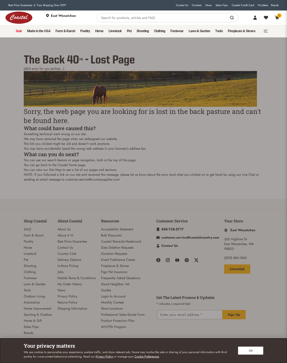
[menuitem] (19, 31)
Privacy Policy (67, 296)
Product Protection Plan (117, 320)
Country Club (67, 253)
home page (77, 164)
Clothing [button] (159, 31)
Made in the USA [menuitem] (38, 31)
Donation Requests (114, 253)
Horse (28, 247)
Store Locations (112, 308)
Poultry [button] (85, 31)
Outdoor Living (34, 296)
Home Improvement (37, 308)
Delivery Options (69, 259)
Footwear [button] (177, 31)
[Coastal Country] (18, 18)
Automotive (32, 302)
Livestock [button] (115, 31)
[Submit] (232, 17)
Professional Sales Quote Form (123, 314)
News (208, 5)
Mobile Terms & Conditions (77, 278)
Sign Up (234, 314)
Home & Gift (33, 320)
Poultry (28, 241)
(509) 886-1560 (235, 257)
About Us (64, 229)
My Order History (70, 284)
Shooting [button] (143, 31)
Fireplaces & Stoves (115, 265)
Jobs (60, 271)
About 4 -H (65, 235)
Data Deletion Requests (117, 247)
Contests (196, 5)
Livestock (30, 253)
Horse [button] (99, 31)
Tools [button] (219, 31)
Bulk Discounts (111, 235)
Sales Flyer (222, 5)
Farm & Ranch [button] (65, 31)
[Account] (255, 18)
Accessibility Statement (117, 229)
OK (251, 350)
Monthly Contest (112, 302)
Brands (275, 5)
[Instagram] (168, 260)
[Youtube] (177, 260)
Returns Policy (67, 302)
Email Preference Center (118, 259)
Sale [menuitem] (19, 31)
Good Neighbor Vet (115, 284)
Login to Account (113, 296)
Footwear (30, 278)
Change (237, 269)
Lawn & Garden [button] (199, 31)
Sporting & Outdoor (38, 314)
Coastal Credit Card (243, 5)
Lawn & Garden (35, 284)
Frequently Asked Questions (120, 278)
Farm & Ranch (34, 235)
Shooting (30, 265)
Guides (106, 290)
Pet (26, 259)
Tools (27, 290)
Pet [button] (129, 31)
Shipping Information (72, 308)
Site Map (55, 169)
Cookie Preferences (146, 356)
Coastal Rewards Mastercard (121, 241)
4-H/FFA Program (113, 326)
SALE (27, 229)
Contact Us (182, 5)
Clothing (30, 271)
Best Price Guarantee (20, 5)
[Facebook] (158, 260)
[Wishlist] (266, 18)
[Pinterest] (187, 260)
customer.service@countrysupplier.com (93, 179)
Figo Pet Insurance (114, 271)
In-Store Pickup (68, 265)
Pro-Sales (263, 5)
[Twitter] (196, 260)
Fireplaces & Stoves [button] (241, 31)
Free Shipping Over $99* (52, 5)
